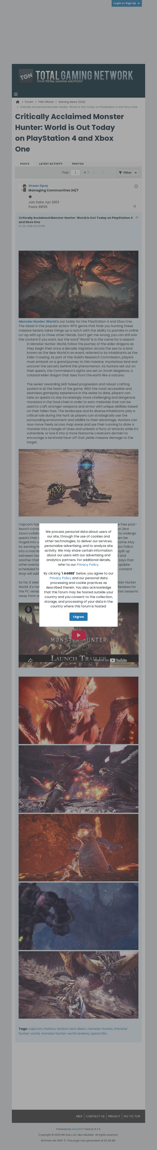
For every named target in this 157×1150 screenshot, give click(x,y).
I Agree (78, 617)
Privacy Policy (88, 564)
